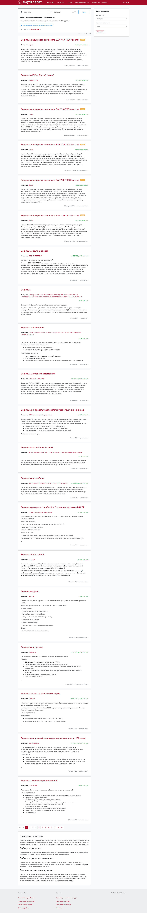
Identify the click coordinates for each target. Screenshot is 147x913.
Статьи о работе (23, 908)
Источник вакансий (102, 23)
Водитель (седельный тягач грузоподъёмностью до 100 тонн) (53, 738)
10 (55, 828)
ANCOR (31, 596)
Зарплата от (100, 15)
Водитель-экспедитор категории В (39, 780)
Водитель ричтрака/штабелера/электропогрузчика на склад (52, 410)
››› (62, 828)
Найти (84, 12)
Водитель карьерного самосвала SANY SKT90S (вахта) (50, 40)
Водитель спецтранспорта (34, 251)
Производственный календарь (66, 898)
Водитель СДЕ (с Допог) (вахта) (37, 75)
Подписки (60, 2)
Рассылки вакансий (25, 904)
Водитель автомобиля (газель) (37, 447)
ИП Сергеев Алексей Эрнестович (40, 415)
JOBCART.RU (33, 80)
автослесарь (35, 29)
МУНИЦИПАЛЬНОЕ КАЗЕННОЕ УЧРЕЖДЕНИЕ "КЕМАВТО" (48, 483)
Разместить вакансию (99, 2)
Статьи (69, 2)
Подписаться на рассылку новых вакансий (37, 25)
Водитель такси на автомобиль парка (40, 693)
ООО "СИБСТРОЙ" (35, 256)
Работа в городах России (26, 898)
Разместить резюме (82, 2)
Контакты (59, 908)
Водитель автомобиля (32, 327)
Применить (100, 32)
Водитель (26, 289)
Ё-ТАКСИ (32, 698)
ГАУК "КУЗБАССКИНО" (36, 379)
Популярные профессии (26, 901)
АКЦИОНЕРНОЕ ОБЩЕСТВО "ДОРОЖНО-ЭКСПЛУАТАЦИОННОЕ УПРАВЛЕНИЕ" (56, 452)
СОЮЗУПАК (33, 785)
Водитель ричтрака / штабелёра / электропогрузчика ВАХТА (52, 507)
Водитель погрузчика (32, 647)
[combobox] (69, 12)
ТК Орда (32, 559)
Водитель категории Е (32, 554)
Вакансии (50, 2)
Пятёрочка (32, 652)
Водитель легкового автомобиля (38, 373)
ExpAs (31, 45)
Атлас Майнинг (34, 743)
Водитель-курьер (30, 591)
